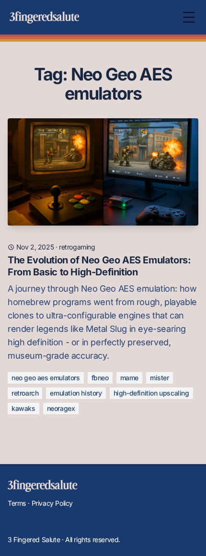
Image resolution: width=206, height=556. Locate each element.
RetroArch (24, 393)
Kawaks (23, 408)
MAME (129, 378)
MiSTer (159, 378)
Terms (17, 503)
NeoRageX (61, 408)
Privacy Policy (52, 503)
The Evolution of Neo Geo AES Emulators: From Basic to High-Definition (99, 266)
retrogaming (77, 247)
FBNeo (100, 378)
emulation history (76, 393)
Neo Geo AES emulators (45, 378)
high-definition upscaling (151, 393)
